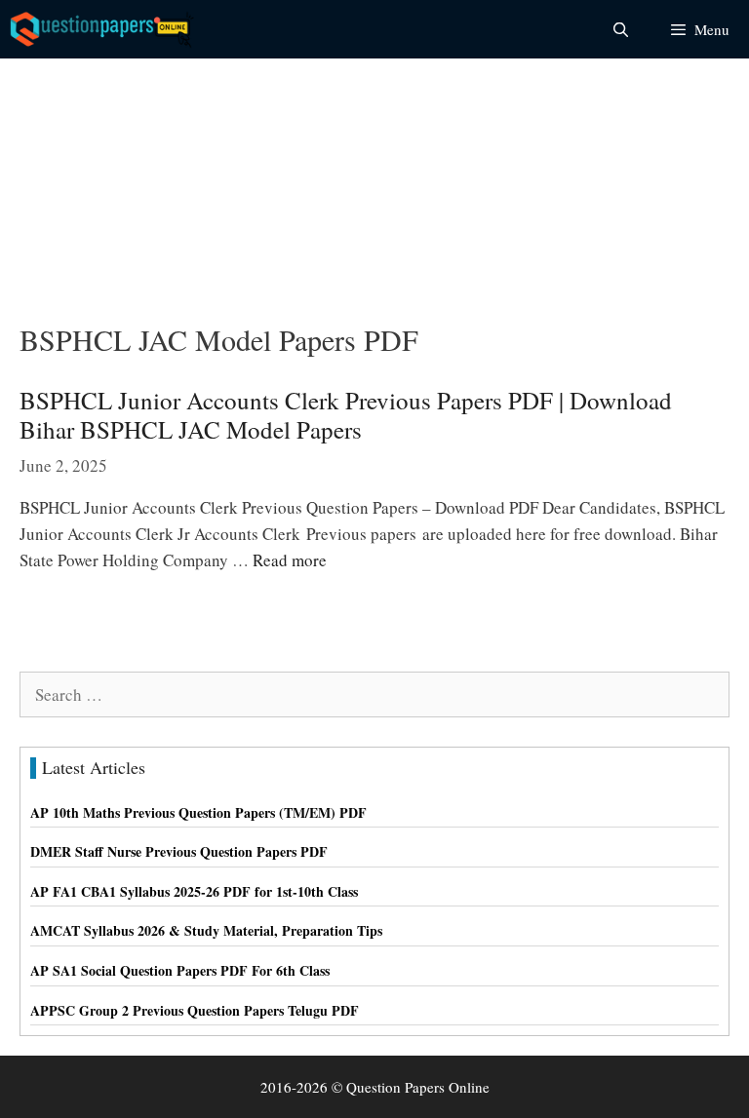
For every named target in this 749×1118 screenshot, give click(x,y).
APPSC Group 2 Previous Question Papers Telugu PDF (194, 1010)
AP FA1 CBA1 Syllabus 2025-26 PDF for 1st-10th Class (194, 891)
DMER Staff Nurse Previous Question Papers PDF (179, 851)
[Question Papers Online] (103, 29)
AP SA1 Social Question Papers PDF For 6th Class (180, 970)
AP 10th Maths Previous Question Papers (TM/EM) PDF (198, 812)
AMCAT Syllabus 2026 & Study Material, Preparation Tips (206, 930)
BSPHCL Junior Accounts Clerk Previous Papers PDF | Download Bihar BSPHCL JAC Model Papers (346, 414)
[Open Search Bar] (620, 29)
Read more (290, 560)
